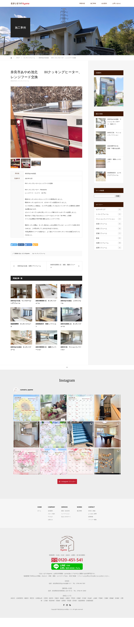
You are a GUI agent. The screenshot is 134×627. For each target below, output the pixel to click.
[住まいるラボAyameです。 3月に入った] (80, 461)
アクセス (50, 516)
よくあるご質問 (92, 514)
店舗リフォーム (108, 233)
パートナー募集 (92, 519)
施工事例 (93, 3)
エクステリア (108, 209)
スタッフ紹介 (51, 514)
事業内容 (82, 3)
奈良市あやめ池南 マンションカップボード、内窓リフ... (114, 122)
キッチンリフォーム (23, 81)
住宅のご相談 (91, 511)
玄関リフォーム (108, 248)
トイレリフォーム (108, 214)
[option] (46, 122)
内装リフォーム (108, 228)
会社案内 (104, 3)
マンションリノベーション (108, 219)
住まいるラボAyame (24, 253)
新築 (108, 238)
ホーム (39, 511)
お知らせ (50, 519)
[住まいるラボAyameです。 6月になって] (53, 434)
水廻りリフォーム (108, 243)
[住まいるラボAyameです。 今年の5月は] (80, 434)
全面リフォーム (108, 224)
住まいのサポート (66, 516)
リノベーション (65, 514)
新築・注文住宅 (65, 511)
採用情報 (90, 516)
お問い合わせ (116, 3)
